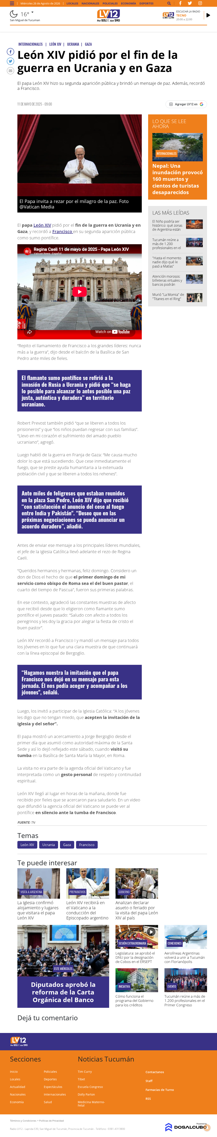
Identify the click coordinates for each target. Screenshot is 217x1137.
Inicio (14, 1072)
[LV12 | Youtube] (186, 1041)
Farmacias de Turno (160, 1090)
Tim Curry (85, 1072)
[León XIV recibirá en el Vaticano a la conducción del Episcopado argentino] (87, 897)
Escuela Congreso (90, 1087)
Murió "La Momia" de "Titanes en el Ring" (168, 296)
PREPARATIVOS (77, 892)
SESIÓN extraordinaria (132, 943)
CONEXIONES (175, 943)
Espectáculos (53, 1087)
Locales (72, 3)
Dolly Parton (86, 1094)
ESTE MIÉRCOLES (63, 968)
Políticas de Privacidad (51, 1120)
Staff (149, 1081)
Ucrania (48, 844)
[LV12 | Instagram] (200, 4)
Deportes (146, 3)
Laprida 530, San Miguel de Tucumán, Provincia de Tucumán (59, 1129)
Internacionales (55, 1094)
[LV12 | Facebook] (180, 4)
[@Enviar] (10, 70)
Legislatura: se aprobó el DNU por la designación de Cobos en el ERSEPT (135, 957)
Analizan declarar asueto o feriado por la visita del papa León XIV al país (136, 910)
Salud (48, 1102)
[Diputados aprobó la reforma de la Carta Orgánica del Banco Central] (63, 950)
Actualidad (17, 1087)
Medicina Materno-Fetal (91, 1103)
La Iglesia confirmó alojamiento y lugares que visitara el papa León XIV (37, 910)
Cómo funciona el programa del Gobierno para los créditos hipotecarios (134, 1003)
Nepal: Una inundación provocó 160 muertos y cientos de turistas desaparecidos (177, 179)
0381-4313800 (116, 1129)
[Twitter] (10, 61)
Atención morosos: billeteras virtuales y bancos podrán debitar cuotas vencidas (167, 284)
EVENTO (172, 986)
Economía (128, 3)
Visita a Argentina (31, 892)
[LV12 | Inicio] (202, 1058)
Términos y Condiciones (23, 1120)
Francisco (62, 231)
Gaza (67, 844)
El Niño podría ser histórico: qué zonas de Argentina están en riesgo (167, 227)
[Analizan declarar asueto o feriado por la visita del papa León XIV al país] (136, 897)
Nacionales (90, 3)
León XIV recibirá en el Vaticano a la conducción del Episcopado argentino (87, 910)
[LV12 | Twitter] (190, 4)
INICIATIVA (124, 986)
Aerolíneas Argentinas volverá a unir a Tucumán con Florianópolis (184, 957)
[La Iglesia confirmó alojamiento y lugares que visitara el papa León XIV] (38, 897)
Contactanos (155, 1072)
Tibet (81, 1079)
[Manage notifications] (207, 1127)
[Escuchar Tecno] (208, 15)
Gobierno (124, 892)
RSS (148, 1099)
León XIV (42, 225)
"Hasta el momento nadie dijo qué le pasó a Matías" (166, 262)
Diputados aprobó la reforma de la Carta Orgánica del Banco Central (63, 996)
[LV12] (19, 1045)
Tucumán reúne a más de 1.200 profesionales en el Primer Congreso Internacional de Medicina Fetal (166, 249)
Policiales (110, 3)
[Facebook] (10, 51)
